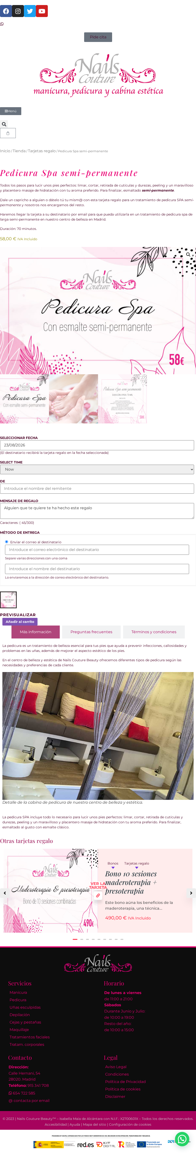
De (2, 481)
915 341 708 (38, 1085)
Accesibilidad (56, 1124)
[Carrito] (8, 133)
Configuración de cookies (130, 1124)
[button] (4, 124)
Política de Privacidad (125, 1081)
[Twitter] (30, 11)
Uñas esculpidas (25, 1007)
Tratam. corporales (27, 1044)
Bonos (113, 863)
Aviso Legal (115, 1067)
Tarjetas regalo (42, 151)
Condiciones (117, 1074)
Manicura (18, 992)
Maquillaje (19, 1029)
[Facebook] (6, 11)
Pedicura (18, 1000)
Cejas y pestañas (25, 1022)
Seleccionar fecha (19, 437)
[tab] (35, 632)
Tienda (19, 151)
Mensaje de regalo (19, 501)
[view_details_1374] (98, 895)
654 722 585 (24, 1093)
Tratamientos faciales (30, 1037)
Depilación (20, 1015)
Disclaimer (115, 1096)
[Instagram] (18, 11)
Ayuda (75, 1124)
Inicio (5, 151)
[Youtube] (42, 11)
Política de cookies (123, 1089)
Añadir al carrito (20, 622)
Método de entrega (20, 532)
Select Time (11, 462)
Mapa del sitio (94, 1124)
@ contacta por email (29, 1100)
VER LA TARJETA (98, 886)
